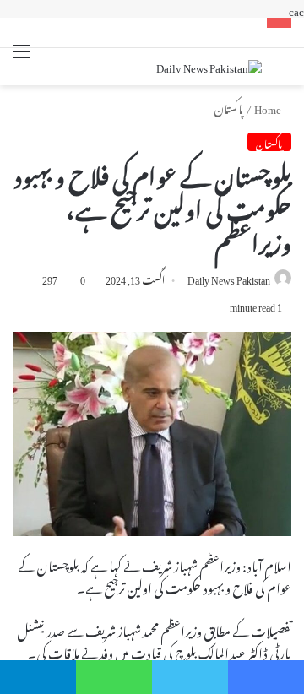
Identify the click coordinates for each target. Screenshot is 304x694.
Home (268, 107)
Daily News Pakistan (228, 277)
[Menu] (21, 61)
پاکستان (228, 107)
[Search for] (282, 69)
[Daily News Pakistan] (209, 66)
